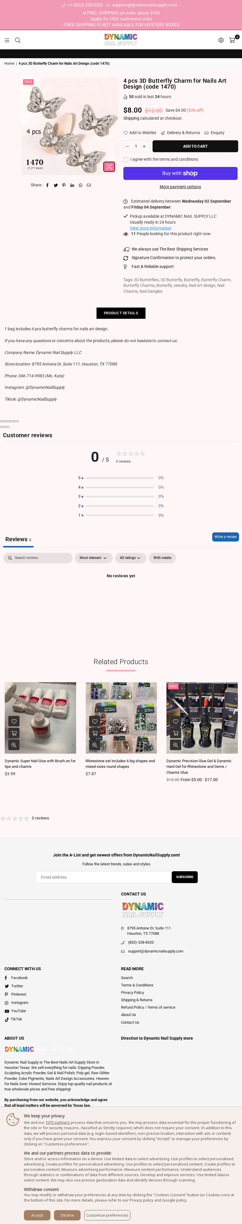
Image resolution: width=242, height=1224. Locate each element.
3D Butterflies (146, 279)
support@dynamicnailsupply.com (144, 5)
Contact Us (130, 1022)
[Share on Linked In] (72, 185)
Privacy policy (141, 1200)
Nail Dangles (151, 291)
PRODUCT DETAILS (121, 313)
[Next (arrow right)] (7, 427)
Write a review (226, 537)
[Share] (7, 421)
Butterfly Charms (139, 285)
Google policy (174, 1200)
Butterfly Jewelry (171, 285)
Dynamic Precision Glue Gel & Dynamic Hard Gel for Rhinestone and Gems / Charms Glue (199, 767)
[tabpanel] (121, 595)
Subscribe (184, 877)
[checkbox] (162, 558)
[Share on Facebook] (47, 185)
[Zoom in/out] (16, 421)
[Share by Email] (89, 185)
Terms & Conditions (137, 985)
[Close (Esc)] (2, 421)
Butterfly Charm (215, 279)
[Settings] (221, 39)
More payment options (180, 186)
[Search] (17, 39)
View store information (150, 228)
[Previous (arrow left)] (2, 427)
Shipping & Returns (137, 1000)
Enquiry (217, 132)
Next (237, 734)
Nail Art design (202, 285)
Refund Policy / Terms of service (148, 1007)
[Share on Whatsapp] (81, 185)
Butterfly (192, 279)
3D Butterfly (171, 279)
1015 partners (57, 1122)
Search (127, 978)
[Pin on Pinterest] (64, 185)
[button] (121, 478)
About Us (128, 1014)
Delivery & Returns (183, 132)
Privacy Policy (132, 992)
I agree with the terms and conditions (164, 159)
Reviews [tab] (18, 539)
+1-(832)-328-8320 (84, 5)
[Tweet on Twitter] (56, 185)
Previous (5, 734)
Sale (28, 82)
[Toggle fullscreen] (11, 421)
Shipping (131, 118)
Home (9, 63)
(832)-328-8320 (141, 942)
